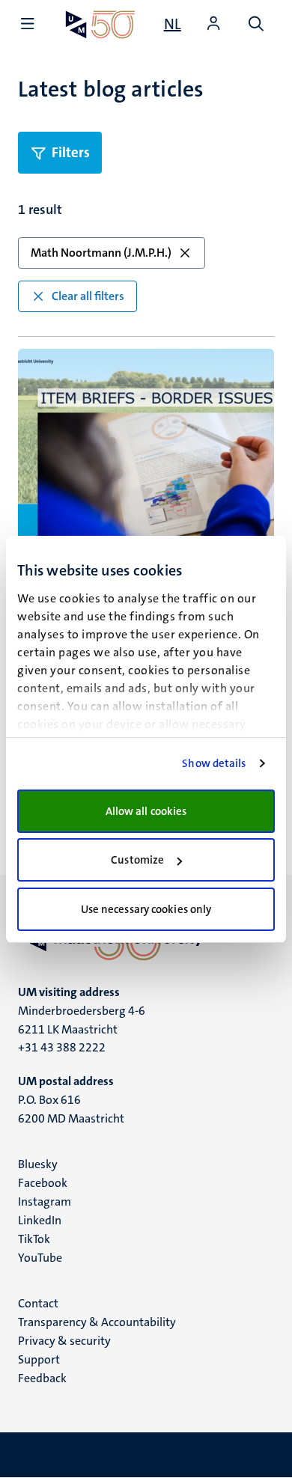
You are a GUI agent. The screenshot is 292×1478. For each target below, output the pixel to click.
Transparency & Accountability (97, 1322)
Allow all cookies (146, 811)
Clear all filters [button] (88, 296)
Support (39, 1359)
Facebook (42, 1183)
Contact (38, 1303)
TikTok (34, 1239)
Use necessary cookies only (146, 909)
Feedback (42, 1378)
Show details (214, 763)
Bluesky (38, 1164)
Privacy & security (64, 1341)
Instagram (44, 1201)
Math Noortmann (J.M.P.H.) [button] (101, 252)
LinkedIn (39, 1220)
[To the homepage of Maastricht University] (100, 24)
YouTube (40, 1257)
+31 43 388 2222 (62, 1047)
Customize (137, 859)
